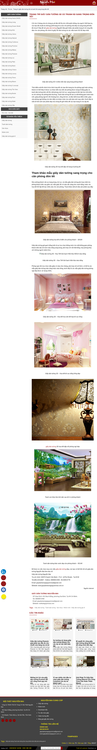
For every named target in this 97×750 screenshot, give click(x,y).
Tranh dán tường (50, 607)
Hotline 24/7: (5, 748)
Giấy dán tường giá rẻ (78, 607)
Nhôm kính (67, 607)
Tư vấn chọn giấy (43, 713)
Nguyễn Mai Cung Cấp (52, 700)
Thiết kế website (81, 748)
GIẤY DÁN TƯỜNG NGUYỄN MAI (45, 593)
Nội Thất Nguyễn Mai (13, 701)
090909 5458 (15, 748)
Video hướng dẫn (43, 716)
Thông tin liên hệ (50, 724)
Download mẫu (42, 710)
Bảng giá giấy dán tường (45, 719)
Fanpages (73, 736)
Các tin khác (36, 613)
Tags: (31, 608)
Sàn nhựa (60, 607)
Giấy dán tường (39, 607)
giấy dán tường (51, 28)
